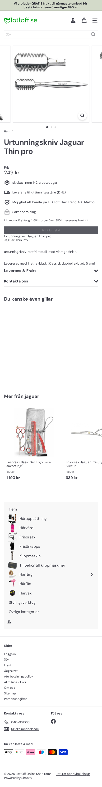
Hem (7, 131)
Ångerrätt (11, 671)
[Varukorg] (84, 20)
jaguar (32, 396)
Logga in (10, 654)
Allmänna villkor (15, 682)
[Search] (93, 34)
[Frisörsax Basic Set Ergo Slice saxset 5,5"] (33, 444)
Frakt (7, 665)
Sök (6, 659)
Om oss (9, 688)
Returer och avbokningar (73, 774)
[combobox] (51, 34)
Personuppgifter (15, 699)
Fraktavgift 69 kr (29, 220)
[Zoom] (82, 115)
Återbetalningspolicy (18, 676)
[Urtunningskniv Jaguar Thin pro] (33, 344)
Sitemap (10, 693)
